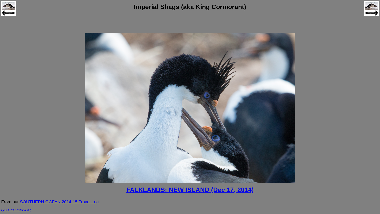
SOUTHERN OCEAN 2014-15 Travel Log (59, 201)
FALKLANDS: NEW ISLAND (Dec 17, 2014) (190, 189)
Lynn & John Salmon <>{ (16, 210)
